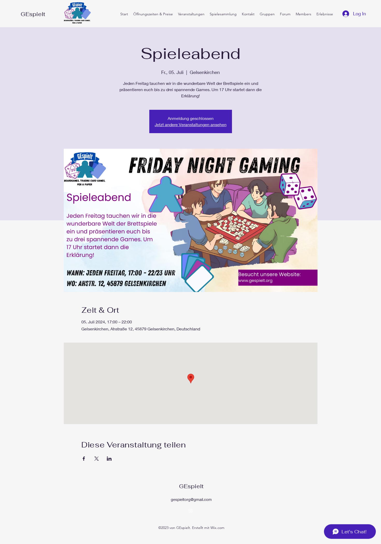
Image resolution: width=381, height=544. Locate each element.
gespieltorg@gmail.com (191, 499)
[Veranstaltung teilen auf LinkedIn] (109, 459)
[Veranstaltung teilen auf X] (96, 459)
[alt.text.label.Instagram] (190, 510)
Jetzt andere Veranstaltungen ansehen (191, 124)
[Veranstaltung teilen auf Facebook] (83, 459)
